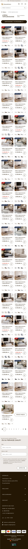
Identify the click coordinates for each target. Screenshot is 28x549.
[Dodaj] (11, 41)
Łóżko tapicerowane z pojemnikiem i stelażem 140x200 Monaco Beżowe (20, 193)
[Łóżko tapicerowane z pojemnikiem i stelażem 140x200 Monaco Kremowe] (20, 320)
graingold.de (15, 540)
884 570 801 (6, 510)
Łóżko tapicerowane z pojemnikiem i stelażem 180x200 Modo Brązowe (7, 371)
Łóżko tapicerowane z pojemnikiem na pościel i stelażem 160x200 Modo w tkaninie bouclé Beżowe (7, 215)
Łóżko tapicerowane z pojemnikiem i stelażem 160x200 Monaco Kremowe (7, 349)
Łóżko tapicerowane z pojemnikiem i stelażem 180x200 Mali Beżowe (20, 260)
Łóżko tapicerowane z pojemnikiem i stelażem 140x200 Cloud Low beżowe (7, 238)
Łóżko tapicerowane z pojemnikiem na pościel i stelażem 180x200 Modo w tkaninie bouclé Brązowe (20, 215)
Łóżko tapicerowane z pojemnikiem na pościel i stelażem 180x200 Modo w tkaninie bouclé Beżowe (7, 82)
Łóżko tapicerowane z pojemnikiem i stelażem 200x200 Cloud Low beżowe (20, 171)
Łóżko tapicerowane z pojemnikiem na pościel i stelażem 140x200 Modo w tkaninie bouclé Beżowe (20, 304)
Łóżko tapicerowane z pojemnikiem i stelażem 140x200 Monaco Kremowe (20, 327)
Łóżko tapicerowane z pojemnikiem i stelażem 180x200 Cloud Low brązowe (7, 282)
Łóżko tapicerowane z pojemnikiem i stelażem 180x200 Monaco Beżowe (20, 38)
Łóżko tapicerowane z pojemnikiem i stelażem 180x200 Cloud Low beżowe (7, 60)
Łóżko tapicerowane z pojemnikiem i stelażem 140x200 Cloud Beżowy (7, 193)
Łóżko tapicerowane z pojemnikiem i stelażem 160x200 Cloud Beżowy (20, 82)
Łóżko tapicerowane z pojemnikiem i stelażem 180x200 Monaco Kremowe (7, 304)
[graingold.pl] (6, 4)
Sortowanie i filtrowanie (13, 21)
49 (23, 429)
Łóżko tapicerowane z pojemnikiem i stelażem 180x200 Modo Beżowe (20, 149)
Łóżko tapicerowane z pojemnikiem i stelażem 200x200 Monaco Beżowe (7, 127)
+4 (25, 45)
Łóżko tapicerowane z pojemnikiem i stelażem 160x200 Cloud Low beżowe (20, 104)
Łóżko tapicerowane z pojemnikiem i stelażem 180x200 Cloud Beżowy (7, 38)
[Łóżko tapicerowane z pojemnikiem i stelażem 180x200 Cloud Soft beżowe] (7, 409)
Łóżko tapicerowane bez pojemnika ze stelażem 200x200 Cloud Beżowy (20, 349)
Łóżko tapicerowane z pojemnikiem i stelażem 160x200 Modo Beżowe (20, 371)
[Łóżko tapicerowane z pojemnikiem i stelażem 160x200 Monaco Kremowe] (7, 342)
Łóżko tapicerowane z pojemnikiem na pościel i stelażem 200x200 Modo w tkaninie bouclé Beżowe (7, 171)
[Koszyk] (19, 4)
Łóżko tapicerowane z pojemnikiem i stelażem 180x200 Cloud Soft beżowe (7, 416)
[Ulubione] (22, 4)
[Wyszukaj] (24, 7)
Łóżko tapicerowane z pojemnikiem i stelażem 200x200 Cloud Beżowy (20, 127)
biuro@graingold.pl (10, 513)
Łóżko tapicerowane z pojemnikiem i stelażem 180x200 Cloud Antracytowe (7, 260)
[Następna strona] (26, 429)
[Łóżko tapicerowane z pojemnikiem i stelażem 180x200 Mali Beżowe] (20, 253)
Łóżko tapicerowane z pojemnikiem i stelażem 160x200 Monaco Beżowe (20, 60)
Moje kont (5, 500)
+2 (12, 45)
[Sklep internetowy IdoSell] (14, 544)
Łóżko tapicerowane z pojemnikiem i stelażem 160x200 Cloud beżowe (7, 327)
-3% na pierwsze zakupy (11, 440)
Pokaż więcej (20, 414)
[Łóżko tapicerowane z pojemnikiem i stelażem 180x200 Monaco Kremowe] (7, 297)
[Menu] (25, 4)
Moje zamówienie (6, 494)
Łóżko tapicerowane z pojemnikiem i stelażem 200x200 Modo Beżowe (20, 238)
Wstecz (4, 12)
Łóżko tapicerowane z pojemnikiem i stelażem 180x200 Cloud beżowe (7, 149)
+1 (12, 67)
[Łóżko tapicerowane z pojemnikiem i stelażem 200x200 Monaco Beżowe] (7, 119)
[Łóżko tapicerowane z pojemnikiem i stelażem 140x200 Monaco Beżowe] (20, 186)
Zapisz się (22, 468)
